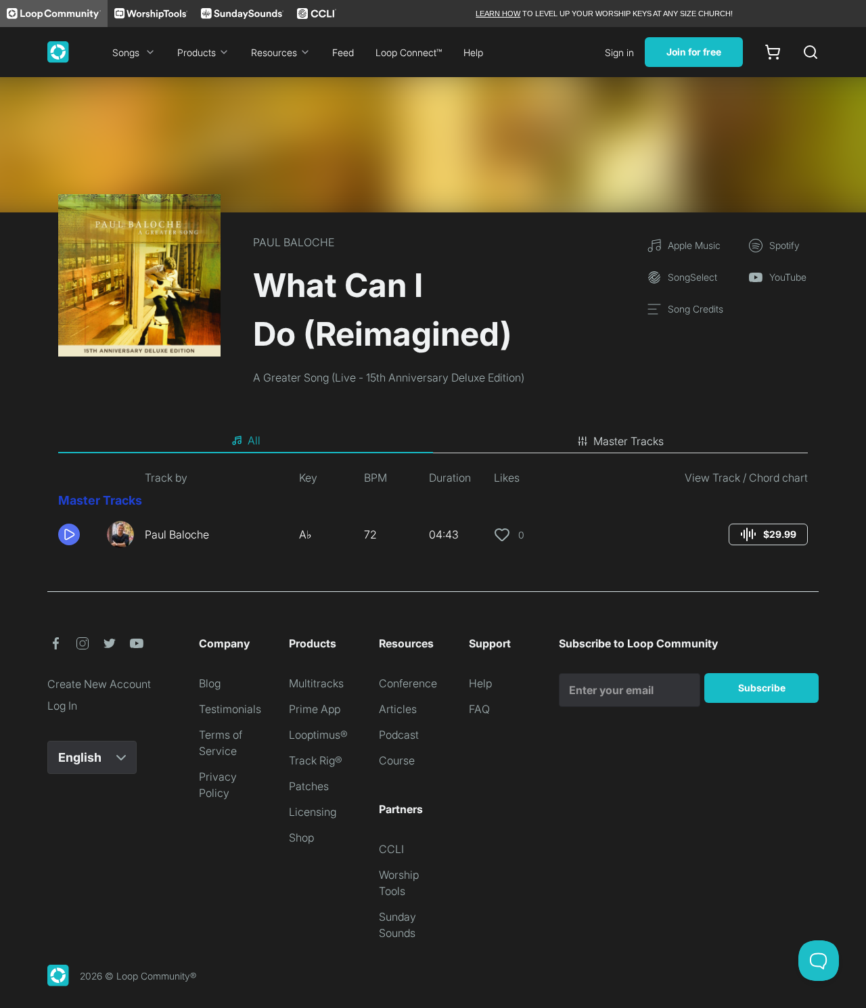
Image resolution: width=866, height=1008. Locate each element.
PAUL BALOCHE (293, 242)
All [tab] (254, 440)
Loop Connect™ (408, 52)
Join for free (693, 52)
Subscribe (761, 687)
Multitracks (316, 683)
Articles (398, 709)
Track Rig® (315, 760)
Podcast (399, 734)
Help (473, 52)
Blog (210, 683)
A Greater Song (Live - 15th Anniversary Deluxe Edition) (388, 377)
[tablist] (433, 441)
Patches (309, 786)
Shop (301, 837)
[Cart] (773, 52)
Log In (62, 705)
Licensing (312, 812)
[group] (768, 534)
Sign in (619, 52)
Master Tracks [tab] (628, 441)
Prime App (314, 709)
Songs (125, 52)
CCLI (391, 849)
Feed (343, 52)
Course (397, 760)
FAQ (479, 709)
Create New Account (99, 684)
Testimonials (230, 709)
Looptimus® (318, 734)
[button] (77, 534)
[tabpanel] (433, 514)
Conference (408, 683)
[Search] (810, 52)
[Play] (69, 534)
